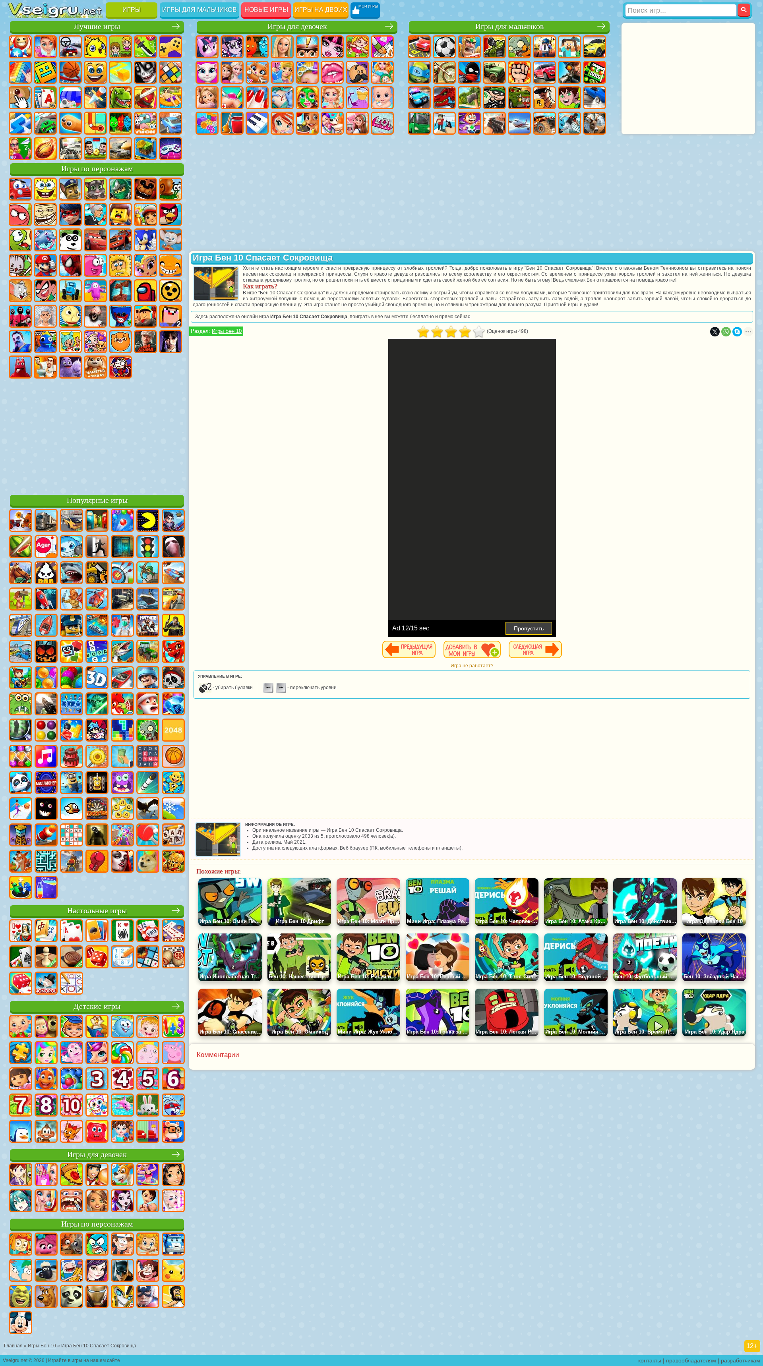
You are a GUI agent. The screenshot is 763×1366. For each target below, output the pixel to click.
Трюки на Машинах (45, 123)
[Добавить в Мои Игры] (472, 649)
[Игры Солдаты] (148, 678)
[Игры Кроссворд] (97, 652)
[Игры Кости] (20, 984)
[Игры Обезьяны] (46, 1132)
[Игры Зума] (71, 678)
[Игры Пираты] (173, 678)
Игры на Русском (70, 97)
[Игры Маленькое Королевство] (148, 1053)
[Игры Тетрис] (122, 731)
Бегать (469, 123)
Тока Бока (70, 341)
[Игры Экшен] (20, 521)
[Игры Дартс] (97, 809)
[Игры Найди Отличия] (148, 1132)
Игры (131, 9)
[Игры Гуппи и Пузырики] (148, 1245)
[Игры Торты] (71, 757)
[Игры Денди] (97, 783)
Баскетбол (45, 148)
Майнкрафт (569, 46)
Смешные (95, 72)
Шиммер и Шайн (145, 265)
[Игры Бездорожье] (122, 599)
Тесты (307, 46)
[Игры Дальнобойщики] (46, 521)
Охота (594, 123)
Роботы (594, 72)
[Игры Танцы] (148, 1175)
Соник (145, 239)
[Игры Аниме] (20, 1201)
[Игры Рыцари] (173, 862)
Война (120, 148)
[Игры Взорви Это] (71, 547)
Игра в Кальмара (20, 316)
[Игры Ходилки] (20, 809)
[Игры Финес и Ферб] (20, 1271)
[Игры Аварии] (20, 652)
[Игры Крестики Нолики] (71, 984)
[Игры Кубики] (71, 652)
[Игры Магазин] (46, 1175)
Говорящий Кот (95, 189)
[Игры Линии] (46, 731)
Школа (20, 148)
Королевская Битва (544, 46)
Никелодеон (145, 123)
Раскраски (382, 46)
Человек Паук (70, 265)
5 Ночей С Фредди (145, 189)
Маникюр (257, 97)
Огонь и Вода (257, 46)
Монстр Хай (332, 46)
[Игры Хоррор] (46, 809)
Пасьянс (45, 97)
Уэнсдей (170, 341)
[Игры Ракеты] (148, 783)
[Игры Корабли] (148, 599)
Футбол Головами (95, 148)
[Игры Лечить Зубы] (71, 1201)
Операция (282, 97)
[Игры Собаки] (122, 1175)
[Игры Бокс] (97, 862)
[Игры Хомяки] (173, 1132)
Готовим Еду (307, 123)
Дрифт (594, 97)
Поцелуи (332, 72)
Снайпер (569, 72)
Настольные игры (97, 911)
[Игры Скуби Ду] (46, 1297)
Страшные (145, 72)
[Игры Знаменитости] (173, 1201)
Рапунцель (207, 97)
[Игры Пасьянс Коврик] (20, 957)
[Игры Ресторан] (97, 1175)
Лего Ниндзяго (120, 189)
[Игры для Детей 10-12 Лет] (71, 1106)
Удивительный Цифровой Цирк (120, 367)
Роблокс (145, 316)
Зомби (519, 46)
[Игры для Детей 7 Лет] (20, 1106)
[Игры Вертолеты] (97, 599)
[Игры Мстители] (148, 1297)
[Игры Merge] (20, 888)
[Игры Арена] (71, 599)
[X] (715, 331)
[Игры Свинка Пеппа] (173, 1053)
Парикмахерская (307, 72)
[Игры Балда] (173, 835)
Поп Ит (20, 72)
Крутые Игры (170, 123)
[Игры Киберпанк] (173, 626)
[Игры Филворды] (148, 757)
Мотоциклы (444, 72)
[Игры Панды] (20, 783)
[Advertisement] (97, 435)
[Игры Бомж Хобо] (173, 1297)
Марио (45, 265)
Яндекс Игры (170, 46)
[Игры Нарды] (97, 957)
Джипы (544, 123)
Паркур (569, 123)
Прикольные (145, 97)
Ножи (95, 97)
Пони (207, 46)
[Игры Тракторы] (148, 652)
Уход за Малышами (382, 97)
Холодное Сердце (232, 72)
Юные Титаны (45, 290)
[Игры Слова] (122, 809)
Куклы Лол (382, 123)
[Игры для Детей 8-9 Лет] (46, 1106)
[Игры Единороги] (97, 1053)
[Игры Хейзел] (148, 1027)
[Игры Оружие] (46, 704)
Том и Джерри (20, 290)
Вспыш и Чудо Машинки (120, 239)
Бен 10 (569, 97)
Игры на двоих (320, 9)
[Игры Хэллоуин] (46, 652)
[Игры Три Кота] (71, 1132)
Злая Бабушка (95, 214)
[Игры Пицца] (71, 1175)
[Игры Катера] (122, 678)
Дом (357, 123)
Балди (70, 316)
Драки (519, 72)
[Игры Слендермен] (173, 547)
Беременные (382, 72)
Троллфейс (45, 214)
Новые (20, 46)
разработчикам (740, 1360)
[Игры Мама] (148, 1201)
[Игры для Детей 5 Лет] (148, 1079)
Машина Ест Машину (519, 97)
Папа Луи (357, 72)
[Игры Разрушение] (97, 757)
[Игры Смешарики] (122, 1027)
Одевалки (282, 72)
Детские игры (97, 1006)
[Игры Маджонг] (46, 931)
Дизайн (207, 123)
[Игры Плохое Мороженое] (46, 573)
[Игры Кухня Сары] (20, 1175)
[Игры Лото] (173, 957)
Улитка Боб (170, 189)
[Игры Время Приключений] (71, 1271)
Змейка (70, 123)
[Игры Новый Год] (148, 704)
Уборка (232, 123)
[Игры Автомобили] (71, 521)
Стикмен (469, 72)
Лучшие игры (97, 26)
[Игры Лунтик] (71, 1053)
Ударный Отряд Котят (20, 265)
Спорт (70, 72)
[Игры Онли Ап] (71, 862)
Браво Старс (170, 290)
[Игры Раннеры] (71, 783)
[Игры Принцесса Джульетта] (46, 1053)
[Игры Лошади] (20, 573)
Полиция (419, 97)
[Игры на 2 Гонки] (173, 573)
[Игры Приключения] (20, 599)
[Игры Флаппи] (71, 809)
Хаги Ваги (120, 316)
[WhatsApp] (726, 331)
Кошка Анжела (207, 72)
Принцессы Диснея (332, 97)
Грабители (494, 97)
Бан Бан (20, 367)
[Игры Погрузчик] (97, 573)
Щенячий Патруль (70, 189)
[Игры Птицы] (148, 809)
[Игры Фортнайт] (148, 626)
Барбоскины (170, 239)
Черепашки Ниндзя (419, 72)
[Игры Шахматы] (46, 957)
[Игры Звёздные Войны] (97, 704)
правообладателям (691, 1360)
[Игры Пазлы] (20, 1053)
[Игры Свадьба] (46, 1201)
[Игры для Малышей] (20, 1027)
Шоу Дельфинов (45, 239)
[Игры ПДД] (148, 547)
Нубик (170, 316)
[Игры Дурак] (20, 931)
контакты (649, 1360)
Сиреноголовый (120, 290)
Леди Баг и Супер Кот (70, 214)
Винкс (282, 123)
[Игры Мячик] (173, 757)
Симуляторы (70, 46)
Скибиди (45, 367)
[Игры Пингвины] (20, 1132)
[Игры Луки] (122, 573)
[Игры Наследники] (97, 1271)
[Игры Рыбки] (46, 1079)
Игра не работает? (472, 666)
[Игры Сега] (71, 704)
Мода (357, 97)
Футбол (444, 46)
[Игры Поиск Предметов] (20, 731)
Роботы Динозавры (444, 97)
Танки (494, 46)
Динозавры (120, 97)
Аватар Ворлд (95, 341)
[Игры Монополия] (46, 984)
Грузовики (494, 72)
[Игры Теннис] (148, 835)
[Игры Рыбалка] (122, 652)
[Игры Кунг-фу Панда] (71, 1297)
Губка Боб (45, 189)
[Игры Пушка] (46, 835)
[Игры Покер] (148, 931)
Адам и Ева (120, 265)
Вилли (20, 189)
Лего (120, 214)
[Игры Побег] (97, 547)
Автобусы (419, 123)
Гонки (544, 72)
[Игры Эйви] (97, 1201)
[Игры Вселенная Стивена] (148, 1271)
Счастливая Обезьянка (170, 265)
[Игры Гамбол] (97, 1245)
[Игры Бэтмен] (122, 1271)
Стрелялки (494, 123)
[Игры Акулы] (71, 573)
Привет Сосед (20, 341)
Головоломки (95, 123)
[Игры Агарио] (46, 547)
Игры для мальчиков (199, 9)
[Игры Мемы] (148, 862)
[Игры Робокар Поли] (173, 1245)
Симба (120, 341)
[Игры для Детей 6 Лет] (173, 1079)
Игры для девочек (297, 26)
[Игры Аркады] (148, 521)
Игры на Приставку (170, 148)
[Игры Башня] (20, 835)
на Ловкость (145, 46)
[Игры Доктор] (122, 626)
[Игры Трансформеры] (122, 1297)
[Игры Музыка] (46, 757)
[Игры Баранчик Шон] (46, 1271)
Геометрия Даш (45, 72)
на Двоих (120, 46)
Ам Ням (20, 239)
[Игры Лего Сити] (71, 626)
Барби (282, 46)
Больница (232, 97)
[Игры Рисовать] (97, 1106)
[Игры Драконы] (173, 652)
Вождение (70, 148)
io (120, 72)
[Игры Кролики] (173, 1106)
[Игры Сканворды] (71, 835)
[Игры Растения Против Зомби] (148, 731)
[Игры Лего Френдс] (173, 1175)
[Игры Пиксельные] (20, 678)
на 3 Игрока (120, 123)
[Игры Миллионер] (46, 783)
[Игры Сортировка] (46, 888)
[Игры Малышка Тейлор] (122, 1132)
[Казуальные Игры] (122, 835)
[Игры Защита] (148, 573)
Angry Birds (170, 214)
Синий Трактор (70, 290)
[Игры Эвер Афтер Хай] (122, 1201)
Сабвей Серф (145, 214)
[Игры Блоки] (71, 731)
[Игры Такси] (173, 599)
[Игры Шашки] (71, 957)
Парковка (419, 46)
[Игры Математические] (173, 1027)
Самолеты (519, 123)
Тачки (95, 239)
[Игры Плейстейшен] (20, 862)
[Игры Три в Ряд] (173, 704)
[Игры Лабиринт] (46, 862)
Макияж (307, 97)
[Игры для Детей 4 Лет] (122, 1079)
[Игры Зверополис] (71, 1245)
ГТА (544, 97)
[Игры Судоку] (122, 957)
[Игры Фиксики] (20, 1245)
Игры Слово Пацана (145, 341)
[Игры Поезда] (20, 626)
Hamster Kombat (95, 367)
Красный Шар (20, 214)
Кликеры (20, 97)
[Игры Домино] (173, 931)
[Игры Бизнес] (122, 757)
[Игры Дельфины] (122, 1106)
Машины (594, 46)
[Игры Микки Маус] (20, 1323)
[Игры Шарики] (46, 678)
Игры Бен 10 (227, 331)
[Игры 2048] (173, 731)
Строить (145, 148)
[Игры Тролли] (46, 1245)
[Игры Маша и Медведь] (46, 1027)
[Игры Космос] (46, 599)
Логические (170, 72)
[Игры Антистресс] (173, 783)
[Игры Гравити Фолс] (122, 1245)
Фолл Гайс (95, 290)
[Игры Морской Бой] (97, 626)
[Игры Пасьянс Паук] (122, 931)
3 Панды (70, 239)
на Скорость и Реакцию (20, 123)
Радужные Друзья (45, 341)
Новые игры (266, 9)
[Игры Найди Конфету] (122, 1053)
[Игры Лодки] (46, 626)
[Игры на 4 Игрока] (97, 521)
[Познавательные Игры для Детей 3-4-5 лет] (97, 1027)
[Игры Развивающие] (71, 1027)
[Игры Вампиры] (122, 862)
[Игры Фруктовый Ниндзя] (20, 547)
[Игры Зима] (173, 809)
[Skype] (737, 331)
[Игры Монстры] (122, 783)
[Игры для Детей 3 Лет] (97, 1079)
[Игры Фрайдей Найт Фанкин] (97, 731)
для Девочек (45, 46)
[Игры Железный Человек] (97, 1297)
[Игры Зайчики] (148, 1106)
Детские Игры (95, 46)
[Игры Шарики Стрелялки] (122, 521)
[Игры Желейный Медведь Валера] (97, 1132)
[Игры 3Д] (97, 678)
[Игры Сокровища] (20, 757)
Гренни (95, 316)
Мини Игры (170, 97)
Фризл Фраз (95, 265)
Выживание (469, 97)
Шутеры (444, 123)
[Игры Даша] (20, 1079)
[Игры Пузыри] (71, 1079)
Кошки (257, 72)
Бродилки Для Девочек (357, 46)
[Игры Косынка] (97, 931)
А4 (45, 316)
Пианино (257, 123)
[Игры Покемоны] (173, 1271)
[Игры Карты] (71, 931)
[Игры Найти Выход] (122, 547)
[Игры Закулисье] (97, 835)
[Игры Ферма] (122, 704)
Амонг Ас (145, 290)
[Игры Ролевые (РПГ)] (173, 521)
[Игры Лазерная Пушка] (20, 704)
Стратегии (469, 46)
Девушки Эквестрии (232, 46)
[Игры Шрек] (20, 1297)
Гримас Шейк (70, 367)
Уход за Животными (332, 123)
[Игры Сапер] (148, 957)
